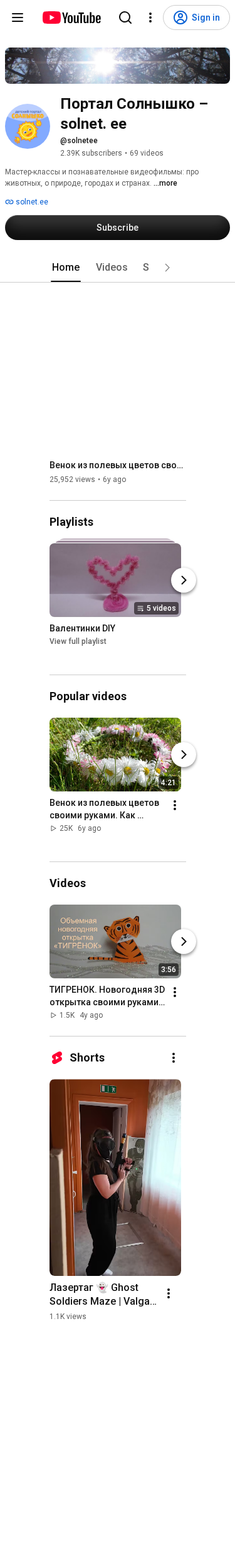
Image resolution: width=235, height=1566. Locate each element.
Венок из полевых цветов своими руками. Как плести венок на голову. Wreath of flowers (118, 465)
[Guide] (17, 17)
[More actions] (174, 805)
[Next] (183, 580)
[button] (167, 268)
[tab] (66, 268)
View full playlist (78, 641)
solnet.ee (31, 202)
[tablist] (118, 268)
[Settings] (150, 17)
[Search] (125, 17)
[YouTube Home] (71, 17)
